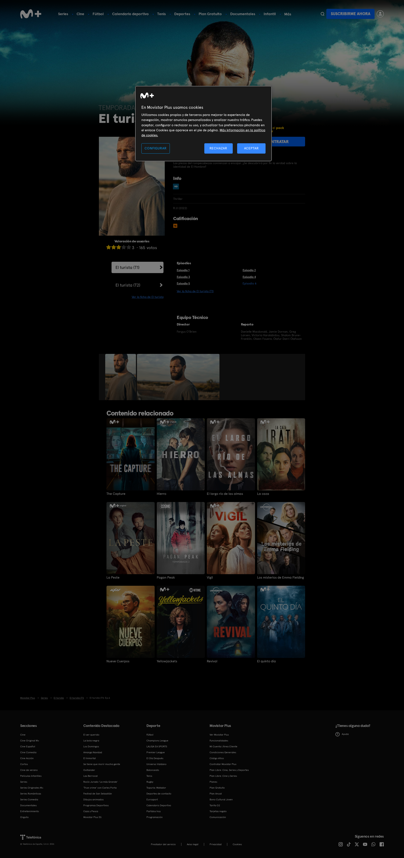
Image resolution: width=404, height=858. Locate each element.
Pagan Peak (166, 577)
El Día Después (154, 758)
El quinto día (266, 661)
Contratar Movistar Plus (223, 764)
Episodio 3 (183, 277)
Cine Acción (27, 758)
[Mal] (113, 247)
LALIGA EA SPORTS (156, 746)
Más (287, 14)
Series (63, 14)
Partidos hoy (153, 811)
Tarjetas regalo (218, 811)
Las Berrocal (90, 775)
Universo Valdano (156, 764)
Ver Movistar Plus (219, 734)
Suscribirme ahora (350, 13)
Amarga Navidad (92, 752)
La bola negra (91, 740)
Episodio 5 (183, 283)
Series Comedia (29, 799)
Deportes (182, 14)
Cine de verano (29, 770)
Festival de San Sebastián (97, 793)
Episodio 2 (249, 270)
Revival (212, 661)
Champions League (157, 740)
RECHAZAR (218, 148)
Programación (154, 817)
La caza (263, 494)
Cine (80, 14)
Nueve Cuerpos (117, 661)
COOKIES (237, 844)
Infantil (270, 14)
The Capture (115, 494)
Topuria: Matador (156, 787)
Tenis (161, 14)
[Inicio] (30, 14)
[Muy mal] (108, 247)
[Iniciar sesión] (380, 13)
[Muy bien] (128, 247)
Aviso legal (192, 844)
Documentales (242, 14)
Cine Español (27, 746)
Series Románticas (30, 793)
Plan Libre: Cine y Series (223, 775)
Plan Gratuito (210, 14)
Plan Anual (216, 793)
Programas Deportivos (96, 805)
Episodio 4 (249, 277)
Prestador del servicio (163, 844)
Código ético (217, 758)
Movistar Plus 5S (92, 817)
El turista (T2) (128, 285)
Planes (213, 781)
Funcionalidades (219, 740)
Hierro (161, 494)
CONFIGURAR (155, 148)
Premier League (155, 752)
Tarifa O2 (215, 805)
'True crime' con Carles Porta (100, 787)
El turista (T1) (128, 267)
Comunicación (218, 817)
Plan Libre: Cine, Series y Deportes (229, 770)
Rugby (149, 781)
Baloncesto (152, 770)
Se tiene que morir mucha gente (101, 764)
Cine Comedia (28, 752)
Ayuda (345, 734)
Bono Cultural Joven (221, 799)
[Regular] (118, 247)
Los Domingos (91, 746)
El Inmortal (89, 758)
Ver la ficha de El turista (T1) (195, 291)
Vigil (210, 577)
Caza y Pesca (90, 811)
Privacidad (216, 844)
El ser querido (91, 734)
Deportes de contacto (158, 793)
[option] (121, 377)
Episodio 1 (183, 270)
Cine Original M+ (29, 740)
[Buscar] (322, 14)
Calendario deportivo (130, 14)
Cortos (24, 764)
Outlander (89, 770)
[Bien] (123, 247)
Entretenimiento (29, 811)
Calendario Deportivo (158, 805)
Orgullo (24, 817)
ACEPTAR (251, 148)
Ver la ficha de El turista (147, 297)
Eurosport (152, 799)
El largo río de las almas (225, 494)
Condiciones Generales (223, 752)
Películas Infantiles (30, 775)
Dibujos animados (93, 799)
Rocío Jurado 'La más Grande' (100, 781)
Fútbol (98, 14)
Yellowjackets (167, 661)
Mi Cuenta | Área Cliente (223, 746)
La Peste (113, 577)
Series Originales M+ (31, 787)
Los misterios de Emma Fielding (280, 577)
